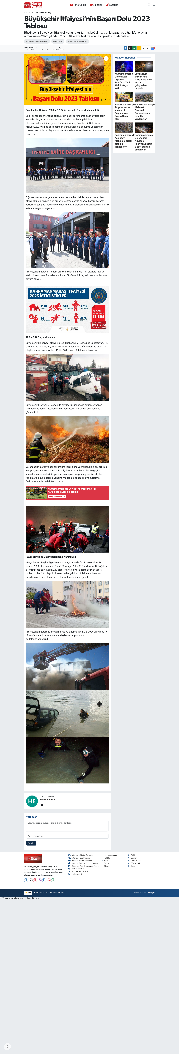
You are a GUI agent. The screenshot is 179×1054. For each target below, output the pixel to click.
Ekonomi (134, 858)
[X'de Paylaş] (130, 48)
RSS (29, 892)
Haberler (28, 13)
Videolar (97, 4)
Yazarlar (113, 4)
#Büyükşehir (57, 41)
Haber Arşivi (77, 874)
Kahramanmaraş (43, 13)
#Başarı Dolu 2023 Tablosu (77, 41)
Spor (106, 860)
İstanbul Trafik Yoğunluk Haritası (85, 863)
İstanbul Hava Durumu (81, 858)
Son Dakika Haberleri (80, 871)
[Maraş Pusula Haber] (33, 5)
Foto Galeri (80, 4)
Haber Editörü (47, 799)
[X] (31, 880)
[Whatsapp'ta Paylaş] (134, 48)
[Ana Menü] (154, 4)
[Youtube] (49, 880)
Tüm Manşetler (78, 869)
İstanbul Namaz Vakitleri (82, 860)
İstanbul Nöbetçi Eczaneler (83, 855)
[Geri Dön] (7, 1046)
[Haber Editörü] (32, 801)
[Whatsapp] (53, 880)
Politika (107, 858)
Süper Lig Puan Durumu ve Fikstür (85, 866)
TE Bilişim (151, 892)
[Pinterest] (35, 880)
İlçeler (133, 866)
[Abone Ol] (153, 48)
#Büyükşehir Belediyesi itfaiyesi (36, 41)
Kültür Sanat (136, 860)
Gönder (31, 843)
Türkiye (134, 855)
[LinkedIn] (44, 880)
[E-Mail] (42, 805)
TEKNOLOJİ (135, 863)
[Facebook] (26, 880)
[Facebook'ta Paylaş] (125, 48)
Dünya (106, 866)
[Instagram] (40, 880)
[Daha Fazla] (139, 48)
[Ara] (149, 4)
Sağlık (106, 863)
